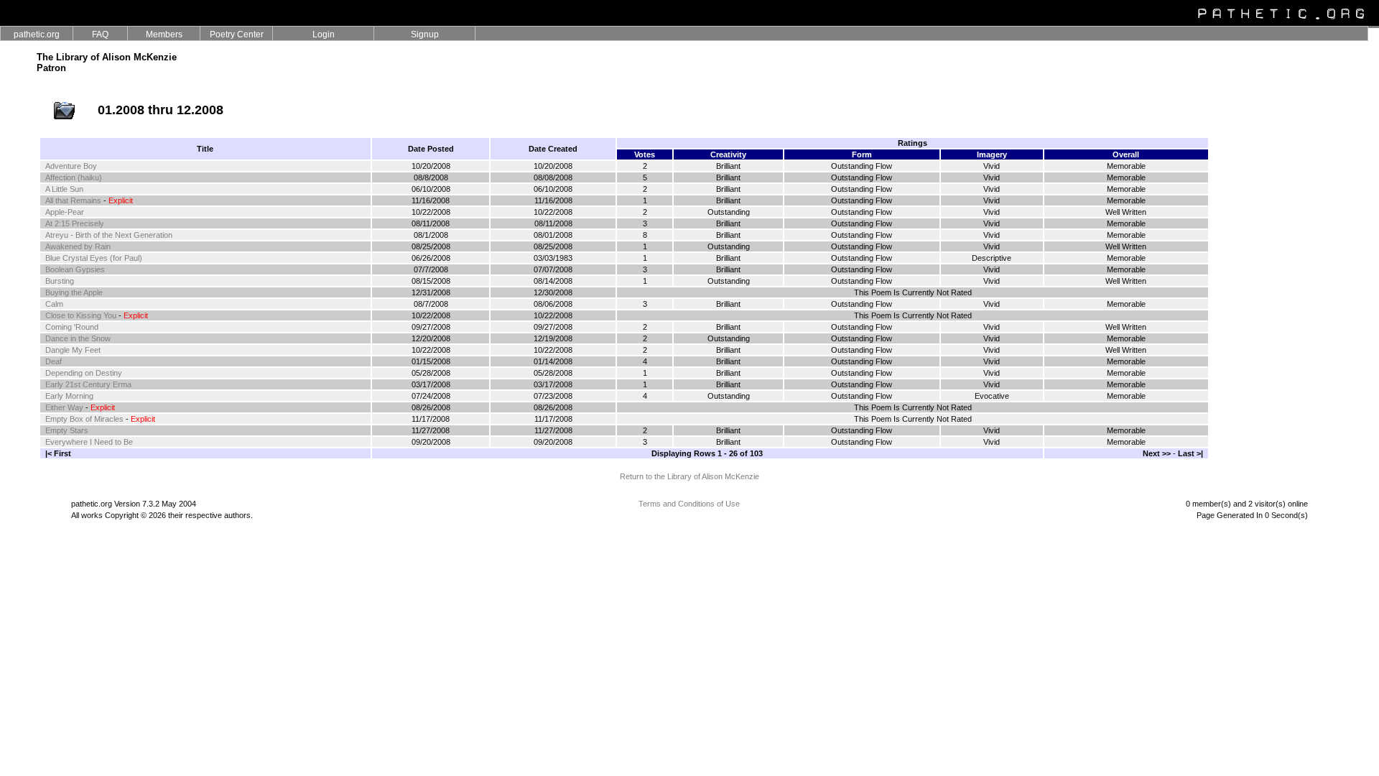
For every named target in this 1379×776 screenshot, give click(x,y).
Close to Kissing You (80, 315)
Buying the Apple (74, 292)
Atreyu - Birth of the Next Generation (108, 235)
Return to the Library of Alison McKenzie (689, 476)
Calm (54, 304)
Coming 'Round (71, 327)
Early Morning (69, 396)
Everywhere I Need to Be (89, 442)
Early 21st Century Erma (88, 384)
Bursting (59, 281)
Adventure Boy (71, 166)
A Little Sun (64, 189)
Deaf (53, 361)
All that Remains (73, 200)
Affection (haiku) (73, 177)
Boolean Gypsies (75, 269)
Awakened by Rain (78, 246)
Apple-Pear (64, 212)
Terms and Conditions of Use (689, 503)
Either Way (64, 407)
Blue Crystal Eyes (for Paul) (93, 258)
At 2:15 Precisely (74, 223)
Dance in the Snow (78, 338)
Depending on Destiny (83, 373)
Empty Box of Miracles (84, 419)
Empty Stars (66, 430)
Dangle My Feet (73, 350)
